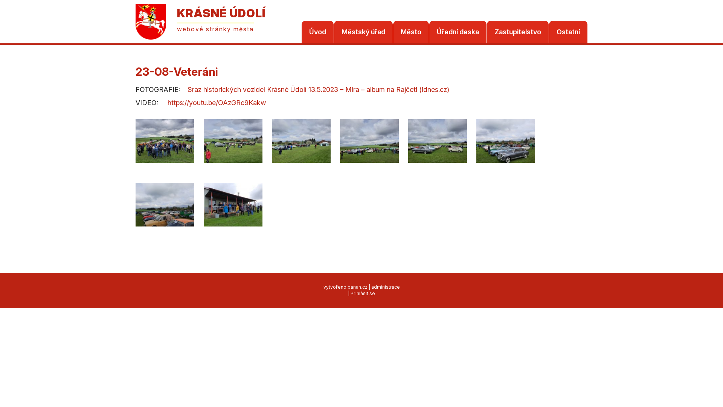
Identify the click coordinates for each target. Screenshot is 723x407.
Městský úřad (363, 32)
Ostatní (568, 32)
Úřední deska (458, 32)
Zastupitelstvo (517, 32)
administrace (385, 287)
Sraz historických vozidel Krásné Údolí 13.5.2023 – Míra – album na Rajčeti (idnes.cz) (318, 89)
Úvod (317, 32)
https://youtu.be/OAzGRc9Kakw (217, 103)
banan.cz (358, 287)
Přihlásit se (363, 293)
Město (411, 32)
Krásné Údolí (221, 13)
